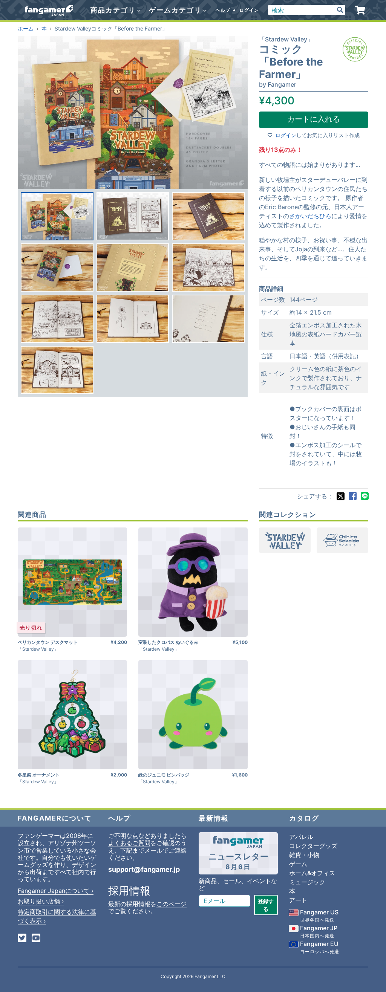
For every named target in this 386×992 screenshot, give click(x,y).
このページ (171, 904)
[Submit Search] (340, 10)
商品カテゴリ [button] (114, 10)
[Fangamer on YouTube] (36, 939)
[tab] (57, 216)
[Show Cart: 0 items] (360, 10)
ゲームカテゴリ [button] (176, 10)
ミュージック (307, 882)
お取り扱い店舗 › (41, 901)
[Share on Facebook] (352, 496)
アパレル (301, 837)
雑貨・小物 (304, 855)
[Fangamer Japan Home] (49, 10)
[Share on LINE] (364, 496)
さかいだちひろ (310, 216)
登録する (266, 905)
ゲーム (298, 864)
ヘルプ (223, 10)
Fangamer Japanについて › (55, 890)
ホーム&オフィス (312, 873)
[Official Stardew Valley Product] (354, 49)
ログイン (249, 10)
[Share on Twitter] (340, 496)
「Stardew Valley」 (286, 39)
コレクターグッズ (313, 846)
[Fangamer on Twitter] (22, 939)
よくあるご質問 (129, 843)
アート (298, 900)
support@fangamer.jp (144, 869)
